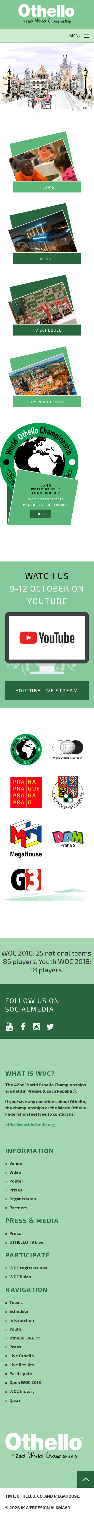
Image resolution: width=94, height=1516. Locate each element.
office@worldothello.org (30, 1124)
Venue (15, 1163)
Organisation (22, 1198)
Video (15, 1171)
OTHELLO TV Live (26, 1242)
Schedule (18, 1311)
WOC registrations (28, 1267)
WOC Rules (20, 1276)
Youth (15, 1328)
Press (15, 1233)
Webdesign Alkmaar (48, 1507)
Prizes (15, 1189)
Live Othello (21, 1355)
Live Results (21, 1364)
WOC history (22, 1391)
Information (21, 1320)
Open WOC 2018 (25, 1382)
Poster (16, 1180)
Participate (20, 1373)
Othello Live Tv (24, 1337)
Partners (18, 1207)
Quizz (15, 1400)
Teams (16, 1302)
